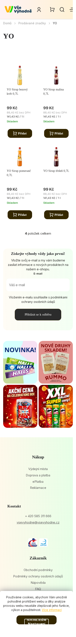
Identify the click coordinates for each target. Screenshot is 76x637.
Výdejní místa (38, 469)
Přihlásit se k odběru (38, 314)
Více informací (52, 610)
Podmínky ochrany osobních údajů (38, 576)
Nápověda (38, 583)
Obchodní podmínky (38, 570)
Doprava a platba (38, 475)
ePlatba (38, 482)
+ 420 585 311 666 (38, 516)
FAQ (38, 589)
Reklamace (38, 488)
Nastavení (36, 624)
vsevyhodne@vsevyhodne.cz (38, 522)
